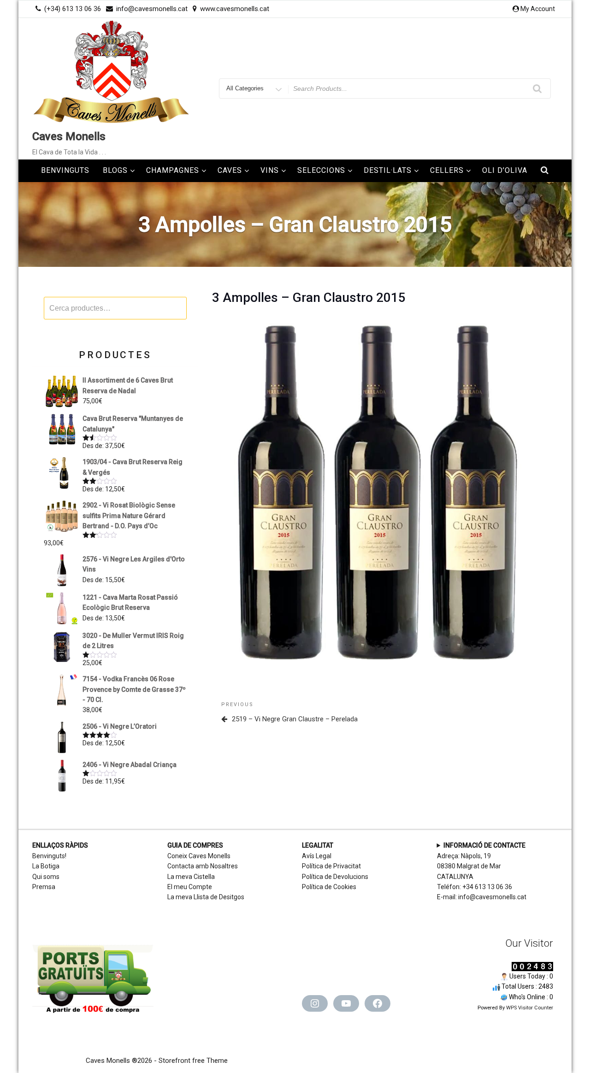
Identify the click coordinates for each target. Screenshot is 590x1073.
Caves (230, 170)
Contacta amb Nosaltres (202, 866)
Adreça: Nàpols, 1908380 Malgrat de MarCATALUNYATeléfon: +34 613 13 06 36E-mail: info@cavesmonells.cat (481, 871)
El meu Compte (189, 886)
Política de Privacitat (331, 866)
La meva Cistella (191, 876)
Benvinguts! (49, 856)
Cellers (447, 170)
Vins (269, 170)
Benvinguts (65, 170)
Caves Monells (69, 136)
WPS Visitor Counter (529, 1008)
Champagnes (172, 170)
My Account (537, 8)
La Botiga (45, 866)
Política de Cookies (329, 886)
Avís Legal (316, 856)
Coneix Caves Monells (198, 856)
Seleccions (321, 170)
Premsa (43, 886)
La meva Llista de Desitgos (205, 897)
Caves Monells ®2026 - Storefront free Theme (157, 1060)
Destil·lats (388, 170)
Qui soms (45, 876)
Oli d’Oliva (504, 170)
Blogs (115, 170)
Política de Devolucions (335, 876)
